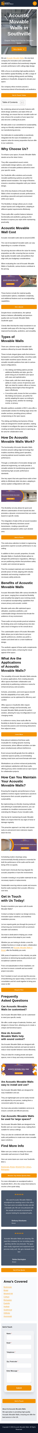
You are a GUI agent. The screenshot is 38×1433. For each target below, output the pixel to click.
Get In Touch (19, 1401)
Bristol (12, 1167)
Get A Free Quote (19, 1270)
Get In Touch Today (19, 95)
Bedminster (5, 1167)
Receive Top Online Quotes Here (19, 1175)
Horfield (6, 1306)
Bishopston (5, 1169)
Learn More (19, 734)
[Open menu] (35, 3)
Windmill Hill (20, 1167)
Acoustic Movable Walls (15, 58)
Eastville (7, 1303)
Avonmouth (8, 1316)
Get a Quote (17, 49)
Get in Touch (19, 537)
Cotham (28, 1167)
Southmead (8, 1310)
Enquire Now (19, 990)
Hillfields (7, 1313)
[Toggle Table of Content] (21, 102)
